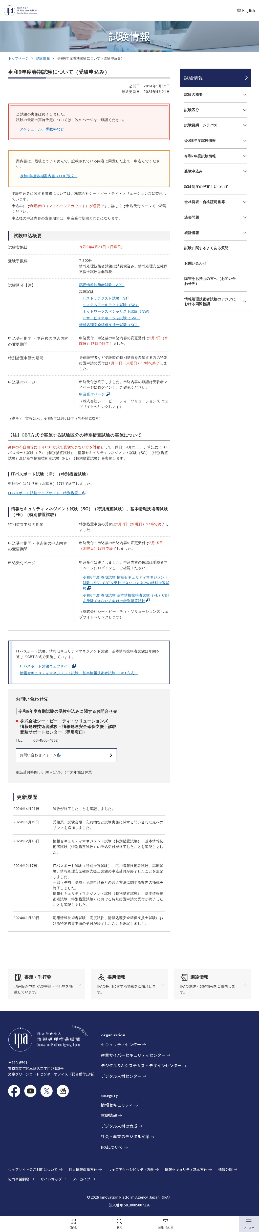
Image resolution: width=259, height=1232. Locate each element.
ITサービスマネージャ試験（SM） (111, 318)
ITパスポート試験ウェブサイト (45, 666)
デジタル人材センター (121, 1076)
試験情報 (43, 58)
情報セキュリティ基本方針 (186, 1169)
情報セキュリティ (117, 1105)
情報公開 (225, 1169)
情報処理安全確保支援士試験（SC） (109, 325)
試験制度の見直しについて (206, 187)
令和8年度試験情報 (200, 140)
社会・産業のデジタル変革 (125, 1136)
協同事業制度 (18, 1179)
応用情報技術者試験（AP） (101, 285)
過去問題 (191, 217)
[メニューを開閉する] (244, 94)
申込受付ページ (92, 394)
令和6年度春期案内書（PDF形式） (49, 176)
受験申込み (193, 171)
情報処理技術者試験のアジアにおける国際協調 (210, 301)
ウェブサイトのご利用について (33, 1169)
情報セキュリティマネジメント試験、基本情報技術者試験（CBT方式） (79, 673)
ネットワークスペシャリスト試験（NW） (117, 311)
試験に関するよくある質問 (206, 248)
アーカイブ (81, 1179)
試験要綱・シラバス (201, 125)
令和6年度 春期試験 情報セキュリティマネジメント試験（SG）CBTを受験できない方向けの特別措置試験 (126, 582)
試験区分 (191, 110)
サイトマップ (51, 1179)
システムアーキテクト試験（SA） (111, 305)
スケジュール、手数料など (42, 129)
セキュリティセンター (121, 1044)
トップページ (18, 58)
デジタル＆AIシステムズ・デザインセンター (141, 1065)
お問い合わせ (195, 263)
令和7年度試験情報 (200, 156)
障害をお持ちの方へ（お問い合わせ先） (210, 281)
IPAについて (112, 1147)
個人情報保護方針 (83, 1169)
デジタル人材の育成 (119, 1126)
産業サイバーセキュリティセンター (133, 1055)
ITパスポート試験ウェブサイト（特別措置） (45, 493)
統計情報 (191, 233)
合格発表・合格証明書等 (204, 202)
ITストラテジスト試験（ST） (107, 298)
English (246, 10)
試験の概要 (193, 94)
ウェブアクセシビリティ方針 (131, 1169)
